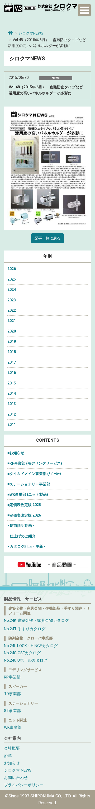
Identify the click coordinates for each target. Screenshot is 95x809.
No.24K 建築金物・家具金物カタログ (36, 620)
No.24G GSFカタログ (22, 653)
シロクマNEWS (30, 33)
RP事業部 (12, 677)
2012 (11, 414)
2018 (11, 352)
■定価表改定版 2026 (24, 515)
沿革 (8, 755)
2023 (11, 300)
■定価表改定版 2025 (24, 505)
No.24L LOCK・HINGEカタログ (31, 645)
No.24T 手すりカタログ (24, 629)
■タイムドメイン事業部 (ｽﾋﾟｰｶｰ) (34, 473)
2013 (11, 404)
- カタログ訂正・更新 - (26, 546)
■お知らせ (15, 453)
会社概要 (12, 748)
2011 (11, 424)
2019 (11, 341)
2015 (11, 383)
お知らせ (12, 763)
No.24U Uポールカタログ (26, 660)
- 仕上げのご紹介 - (22, 536)
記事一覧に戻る (47, 238)
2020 (11, 331)
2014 (11, 393)
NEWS (56, 78)
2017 (11, 362)
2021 (11, 321)
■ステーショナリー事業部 (28, 484)
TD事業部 (12, 693)
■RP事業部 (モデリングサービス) (34, 463)
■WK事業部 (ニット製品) (27, 494)
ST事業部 (12, 710)
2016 (11, 372)
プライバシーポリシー (24, 785)
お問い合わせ (16, 777)
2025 (11, 279)
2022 (11, 310)
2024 (11, 289)
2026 (11, 269)
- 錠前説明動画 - (20, 525)
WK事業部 (13, 727)
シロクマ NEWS (17, 770)
